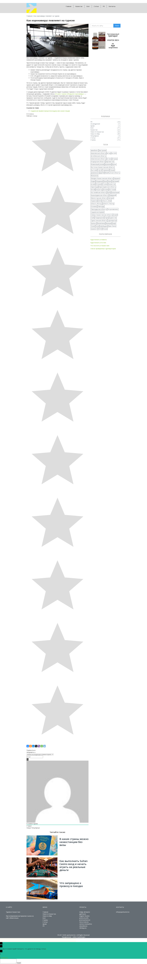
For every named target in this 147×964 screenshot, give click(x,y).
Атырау (114, 159)
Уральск (93, 223)
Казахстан (78, 6)
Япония (104, 229)
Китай (93, 190)
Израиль (117, 178)
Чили (97, 226)
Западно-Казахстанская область (102, 178)
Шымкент (94, 229)
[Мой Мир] (33, 746)
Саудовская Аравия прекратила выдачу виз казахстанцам (50, 111)
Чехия (93, 226)
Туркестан (112, 218)
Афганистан (110, 162)
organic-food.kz (84, 916)
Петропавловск (113, 209)
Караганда (94, 187)
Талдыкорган (99, 218)
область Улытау (108, 204)
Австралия (102, 150)
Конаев (105, 190)
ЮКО (100, 229)
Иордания (99, 181)
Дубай (102, 173)
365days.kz (82, 928)
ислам (93, 184)
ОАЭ (99, 201)
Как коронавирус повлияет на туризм (46, 16)
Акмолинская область (98, 153)
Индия (93, 181)
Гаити (100, 170)
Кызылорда (115, 192)
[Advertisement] (105, 83)
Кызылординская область (99, 195)
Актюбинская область (98, 156)
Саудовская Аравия (97, 212)
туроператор (112, 220)
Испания (99, 184)
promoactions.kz (84, 920)
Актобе (113, 153)
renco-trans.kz (84, 922)
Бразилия (108, 164)
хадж (114, 223)
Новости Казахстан (49, 914)
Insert (19, 963)
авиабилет (94, 150)
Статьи (96, 6)
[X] (36, 746)
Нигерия (111, 198)
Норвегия (94, 201)
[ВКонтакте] (27, 746)
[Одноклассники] (30, 746)
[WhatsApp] (41, 746)
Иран (109, 181)
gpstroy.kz (82, 914)
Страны (45, 920)
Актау (109, 153)
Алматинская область (98, 159)
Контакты (112, 6)
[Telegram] (44, 746)
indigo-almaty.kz (84, 912)
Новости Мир (47, 916)
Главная (68, 6)
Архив (45, 924)
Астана (109, 159)
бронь (114, 164)
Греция (112, 170)
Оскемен (94, 206)
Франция (109, 223)
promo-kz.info (83, 918)
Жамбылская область (112, 173)
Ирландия (115, 181)
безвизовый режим (97, 164)
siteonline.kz (83, 926)
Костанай (112, 190)
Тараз (107, 218)
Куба (109, 192)
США (92, 218)
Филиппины (101, 223)
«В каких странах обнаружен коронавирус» (69, 94)
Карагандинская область (107, 187)
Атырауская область (98, 162)
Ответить (4, 958)
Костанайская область (98, 192)
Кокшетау (99, 190)
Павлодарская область (99, 209)
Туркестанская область (99, 220)
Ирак (105, 181)
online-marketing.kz (79, 937)
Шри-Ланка (112, 226)
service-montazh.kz (85, 924)
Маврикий (112, 195)
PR (104, 6)
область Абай (106, 201)
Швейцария (104, 226)
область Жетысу (96, 204)
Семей (115, 215)
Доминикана (95, 173)
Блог (88, 6)
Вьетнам (94, 170)
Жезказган (94, 176)
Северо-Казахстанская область (101, 215)
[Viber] (39, 746)
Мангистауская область (99, 198)
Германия (105, 170)
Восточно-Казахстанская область (102, 167)
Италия (105, 184)
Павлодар (101, 206)
